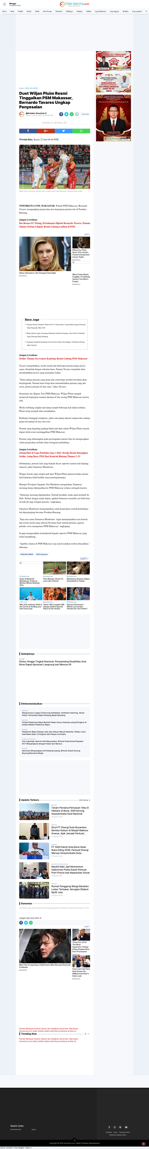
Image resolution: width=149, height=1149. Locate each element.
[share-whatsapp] (72, 114)
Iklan (115, 1132)
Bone (55, 805)
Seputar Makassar (60, 864)
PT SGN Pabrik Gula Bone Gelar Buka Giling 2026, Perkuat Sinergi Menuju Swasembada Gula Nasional (69, 850)
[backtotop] (74, 1140)
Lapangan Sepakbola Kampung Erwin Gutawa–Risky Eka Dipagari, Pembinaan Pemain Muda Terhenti (56, 343)
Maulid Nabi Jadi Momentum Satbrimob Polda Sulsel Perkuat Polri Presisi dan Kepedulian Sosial (70, 869)
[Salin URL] (77, 114)
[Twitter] (63, 131)
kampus (79, 11)
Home (21, 88)
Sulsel (29, 11)
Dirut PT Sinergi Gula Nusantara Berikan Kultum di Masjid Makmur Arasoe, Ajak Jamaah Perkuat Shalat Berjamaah (69, 830)
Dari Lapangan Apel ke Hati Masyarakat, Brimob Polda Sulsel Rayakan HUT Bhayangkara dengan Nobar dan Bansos (52, 742)
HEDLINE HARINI (26, 554)
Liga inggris (114, 11)
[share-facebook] (61, 114)
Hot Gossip (47, 11)
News (4, 11)
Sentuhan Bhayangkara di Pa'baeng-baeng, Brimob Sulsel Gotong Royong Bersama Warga (51, 751)
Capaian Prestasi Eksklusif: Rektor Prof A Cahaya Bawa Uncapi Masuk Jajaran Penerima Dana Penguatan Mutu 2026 (56, 326)
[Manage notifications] (143, 1144)
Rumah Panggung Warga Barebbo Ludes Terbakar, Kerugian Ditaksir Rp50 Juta (70, 889)
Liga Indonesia (100, 11)
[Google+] (46, 131)
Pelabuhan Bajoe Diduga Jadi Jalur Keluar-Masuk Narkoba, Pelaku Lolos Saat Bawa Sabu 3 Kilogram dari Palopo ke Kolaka (54, 733)
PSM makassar (42, 554)
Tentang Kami (124, 1132)
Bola (12, 11)
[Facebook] (28, 131)
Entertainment (15, 1129)
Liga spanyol (137, 11)
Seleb (37, 11)
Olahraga (69, 11)
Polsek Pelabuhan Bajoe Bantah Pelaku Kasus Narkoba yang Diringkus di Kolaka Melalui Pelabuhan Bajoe (54, 723)
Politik (20, 11)
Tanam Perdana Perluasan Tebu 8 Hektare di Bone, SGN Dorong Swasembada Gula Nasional (70, 810)
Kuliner (125, 11)
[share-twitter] (66, 114)
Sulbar (88, 11)
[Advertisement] (74, 32)
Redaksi (109, 1132)
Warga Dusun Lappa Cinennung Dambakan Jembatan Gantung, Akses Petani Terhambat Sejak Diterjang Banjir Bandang (56, 335)
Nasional (59, 11)
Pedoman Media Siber (117, 1135)
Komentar (85, 114)
